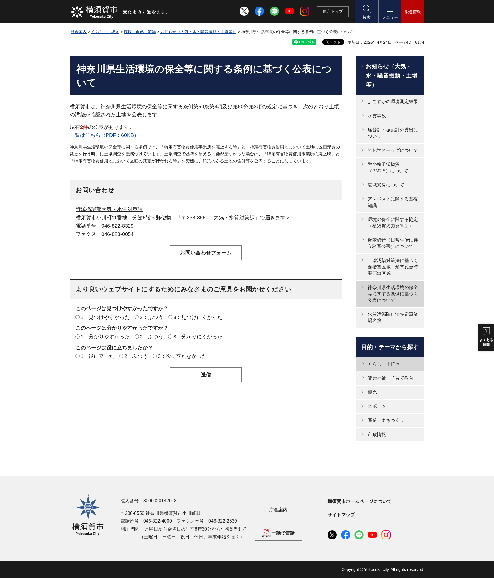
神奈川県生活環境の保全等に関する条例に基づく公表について (393, 294)
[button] (366, 11)
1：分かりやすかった (105, 337)
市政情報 (377, 434)
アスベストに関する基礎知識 (393, 202)
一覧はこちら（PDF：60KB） (104, 135)
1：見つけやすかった (105, 317)
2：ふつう (151, 317)
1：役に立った (97, 356)
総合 (333, 11)
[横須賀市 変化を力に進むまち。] (119, 11)
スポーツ (377, 406)
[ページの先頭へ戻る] (416, 567)
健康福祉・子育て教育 (390, 378)
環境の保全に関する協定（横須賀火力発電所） (393, 222)
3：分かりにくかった (197, 337)
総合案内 (79, 31)
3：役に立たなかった (182, 356)
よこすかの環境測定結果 (393, 101)
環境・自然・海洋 (140, 31)
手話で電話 (283, 533)
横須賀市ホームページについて (360, 501)
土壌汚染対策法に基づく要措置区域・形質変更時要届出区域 (393, 267)
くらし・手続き (105, 31)
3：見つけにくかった (197, 317)
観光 (372, 392)
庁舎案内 (278, 509)
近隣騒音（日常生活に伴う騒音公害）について (393, 243)
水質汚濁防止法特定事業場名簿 (393, 317)
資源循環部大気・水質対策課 (109, 209)
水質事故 (377, 115)
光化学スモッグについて (393, 150)
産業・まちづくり (386, 420)
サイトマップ (341, 514)
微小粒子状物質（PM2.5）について (388, 167)
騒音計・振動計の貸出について (393, 133)
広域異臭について (386, 184)
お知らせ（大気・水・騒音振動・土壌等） (198, 31)
